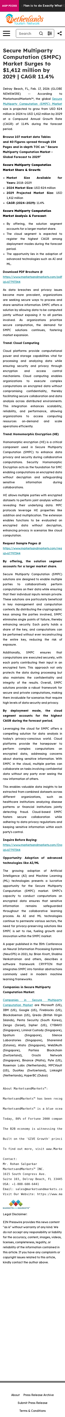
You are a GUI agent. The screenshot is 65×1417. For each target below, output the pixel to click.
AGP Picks (9, 5)
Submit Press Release (32, 1403)
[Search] (41, 33)
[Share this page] (59, 33)
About (15, 1395)
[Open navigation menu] (6, 33)
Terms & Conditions (32, 1411)
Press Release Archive (38, 1395)
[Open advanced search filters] (49, 33)
